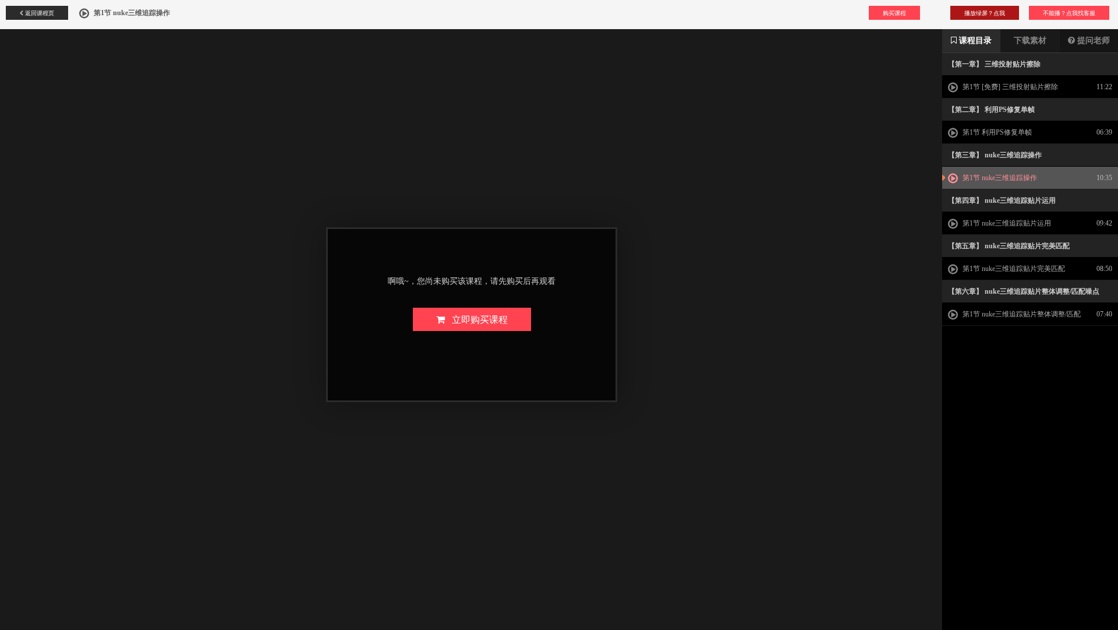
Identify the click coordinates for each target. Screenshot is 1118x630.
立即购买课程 (476, 319)
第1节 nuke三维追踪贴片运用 (1006, 223)
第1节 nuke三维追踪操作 (999, 178)
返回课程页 (38, 13)
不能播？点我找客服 (1069, 13)
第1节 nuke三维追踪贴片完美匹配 (1013, 269)
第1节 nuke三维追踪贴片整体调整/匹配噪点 (1014, 317)
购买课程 (894, 13)
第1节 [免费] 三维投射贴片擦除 (1009, 87)
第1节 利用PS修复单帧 (996, 132)
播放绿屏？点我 (984, 13)
